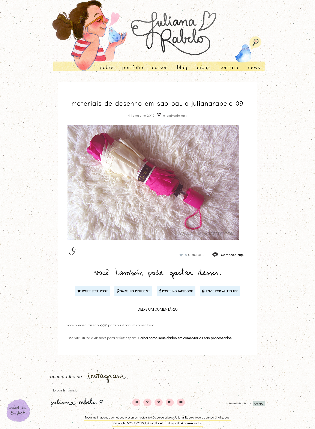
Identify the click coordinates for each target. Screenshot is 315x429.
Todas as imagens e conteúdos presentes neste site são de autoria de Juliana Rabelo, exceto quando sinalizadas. (157, 417)
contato (228, 67)
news (254, 67)
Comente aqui (233, 254)
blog (182, 67)
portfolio (132, 67)
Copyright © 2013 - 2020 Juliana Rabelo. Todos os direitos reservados (157, 423)
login (103, 324)
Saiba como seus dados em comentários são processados (185, 337)
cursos (160, 67)
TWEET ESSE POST (94, 291)
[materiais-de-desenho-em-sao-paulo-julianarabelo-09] (219, 254)
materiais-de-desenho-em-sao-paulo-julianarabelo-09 (158, 103)
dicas (203, 67)
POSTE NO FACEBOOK (177, 291)
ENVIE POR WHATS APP (221, 291)
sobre (107, 67)
